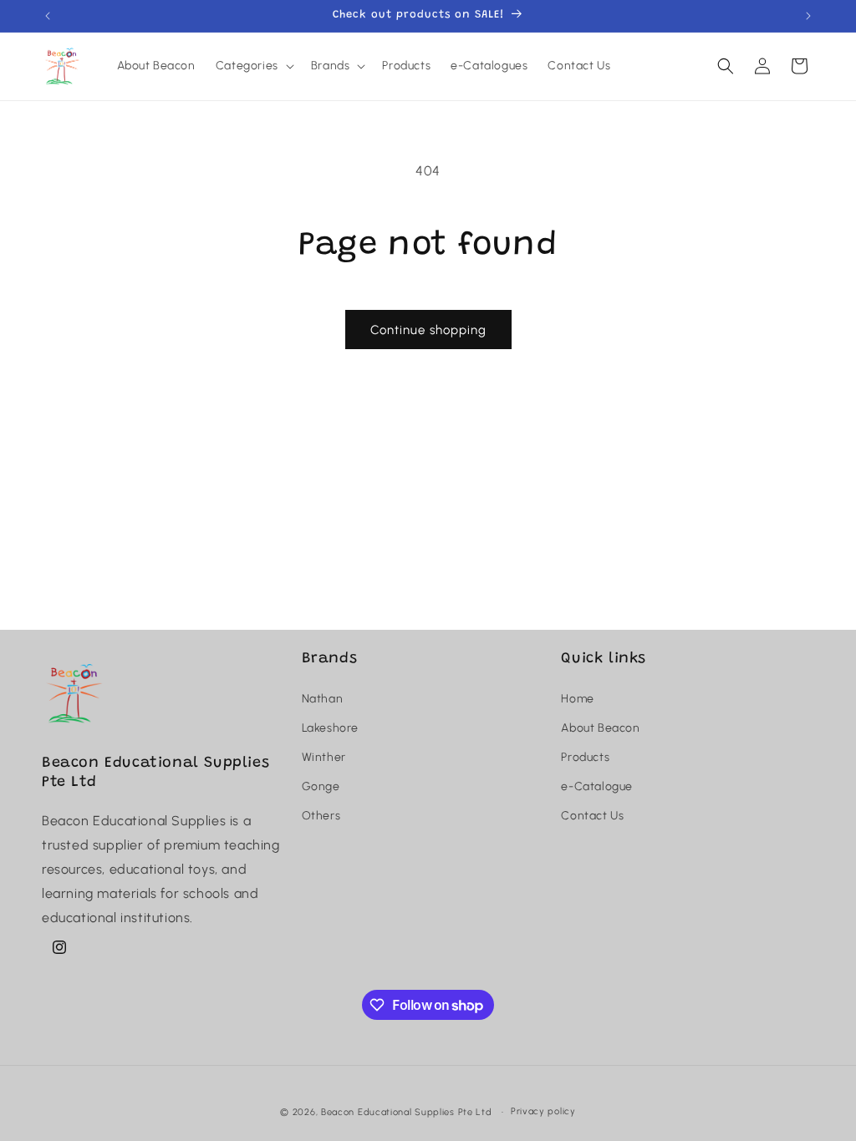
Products (585, 757)
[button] (253, 66)
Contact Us (592, 816)
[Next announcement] (808, 16)
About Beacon (600, 728)
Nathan (323, 699)
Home (577, 699)
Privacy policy (543, 1111)
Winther (324, 757)
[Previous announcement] (47, 16)
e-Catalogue (597, 786)
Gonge (321, 786)
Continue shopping (428, 329)
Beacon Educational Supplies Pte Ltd (406, 1112)
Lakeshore (330, 728)
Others (321, 816)
